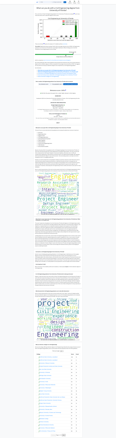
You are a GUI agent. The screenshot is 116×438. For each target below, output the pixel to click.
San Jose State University (45, 369)
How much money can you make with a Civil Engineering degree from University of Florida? (57, 75)
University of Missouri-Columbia (47, 363)
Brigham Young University (45, 390)
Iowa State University (44, 394)
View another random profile (70, 84)
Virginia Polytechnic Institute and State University (51, 366)
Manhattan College (44, 418)
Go (65, 2)
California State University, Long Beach (49, 357)
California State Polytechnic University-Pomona (50, 400)
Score (72, 354)
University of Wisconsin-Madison (47, 428)
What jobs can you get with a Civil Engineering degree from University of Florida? (57, 70)
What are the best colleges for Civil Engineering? (48, 76)
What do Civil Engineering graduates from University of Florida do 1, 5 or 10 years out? (58, 71)
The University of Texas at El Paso (47, 431)
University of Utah (44, 381)
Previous (53, 435)
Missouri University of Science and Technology (50, 412)
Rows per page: (56, 351)
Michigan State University (45, 375)
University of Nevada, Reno (46, 409)
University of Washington (45, 387)
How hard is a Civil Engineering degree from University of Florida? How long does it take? (57, 73)
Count (77, 354)
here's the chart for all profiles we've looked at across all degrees (57, 60)
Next (64, 435)
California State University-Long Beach (48, 360)
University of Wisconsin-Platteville (47, 384)
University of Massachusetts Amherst (48, 406)
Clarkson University (44, 421)
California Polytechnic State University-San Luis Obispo (52, 397)
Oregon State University (45, 403)
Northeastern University (45, 378)
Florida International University (47, 424)
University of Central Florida (46, 415)
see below (65, 44)
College (38, 354)
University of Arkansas (45, 372)
